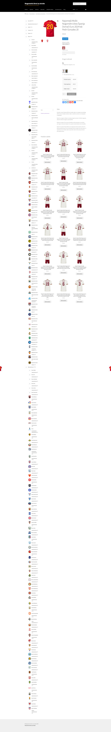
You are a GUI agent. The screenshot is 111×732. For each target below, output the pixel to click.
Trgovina (31, 9)
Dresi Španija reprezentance (40, 13)
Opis (42, 110)
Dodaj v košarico (71, 94)
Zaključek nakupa (49, 9)
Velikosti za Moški (65, 42)
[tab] (47, 110)
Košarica (37, 9)
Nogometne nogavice (69, 64)
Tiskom (65, 50)
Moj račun (42, 9)
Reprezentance (32, 13)
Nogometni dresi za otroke (35, 3)
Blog (64, 9)
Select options (47, 162)
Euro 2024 (78, 100)
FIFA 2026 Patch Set (69, 74)
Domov (26, 9)
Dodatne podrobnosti (45, 113)
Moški (82, 100)
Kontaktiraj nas (58, 9)
